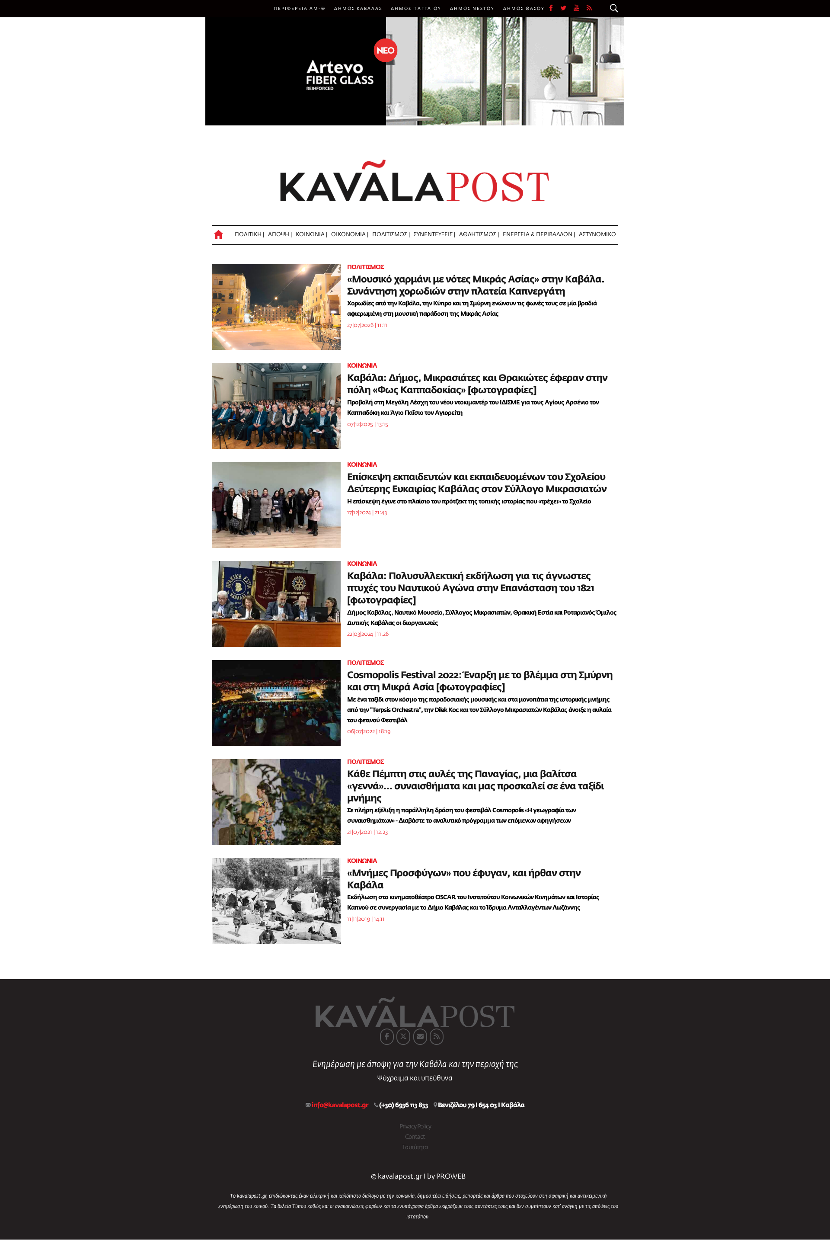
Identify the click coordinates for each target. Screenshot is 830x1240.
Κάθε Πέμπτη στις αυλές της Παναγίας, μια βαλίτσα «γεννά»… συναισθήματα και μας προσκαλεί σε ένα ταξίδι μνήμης (475, 787)
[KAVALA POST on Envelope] (420, 1037)
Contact (415, 1137)
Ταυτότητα (415, 1147)
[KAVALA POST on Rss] (437, 1037)
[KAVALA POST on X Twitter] (403, 1037)
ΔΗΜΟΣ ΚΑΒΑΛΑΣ (358, 8)
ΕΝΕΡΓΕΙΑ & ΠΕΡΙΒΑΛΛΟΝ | (539, 234)
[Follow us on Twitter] (567, 8)
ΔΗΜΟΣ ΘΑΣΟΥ (524, 8)
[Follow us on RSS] (590, 8)
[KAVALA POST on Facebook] (387, 1037)
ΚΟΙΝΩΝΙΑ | (311, 234)
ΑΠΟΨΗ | (280, 234)
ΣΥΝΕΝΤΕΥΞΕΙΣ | (434, 234)
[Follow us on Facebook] (554, 8)
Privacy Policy (415, 1127)
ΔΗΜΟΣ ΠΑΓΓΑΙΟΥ (416, 8)
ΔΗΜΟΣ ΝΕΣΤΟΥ (472, 8)
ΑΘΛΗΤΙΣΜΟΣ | (479, 234)
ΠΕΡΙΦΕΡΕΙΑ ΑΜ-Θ (300, 8)
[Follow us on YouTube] (580, 8)
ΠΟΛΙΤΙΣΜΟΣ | (391, 234)
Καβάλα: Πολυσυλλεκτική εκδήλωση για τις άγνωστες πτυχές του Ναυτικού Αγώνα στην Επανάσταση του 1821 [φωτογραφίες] (470, 589)
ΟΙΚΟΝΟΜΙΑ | (349, 234)
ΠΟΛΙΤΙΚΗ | (249, 234)
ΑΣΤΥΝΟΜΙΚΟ (597, 234)
